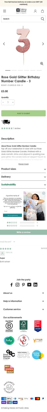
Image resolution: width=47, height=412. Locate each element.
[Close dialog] (43, 193)
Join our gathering (12, 215)
